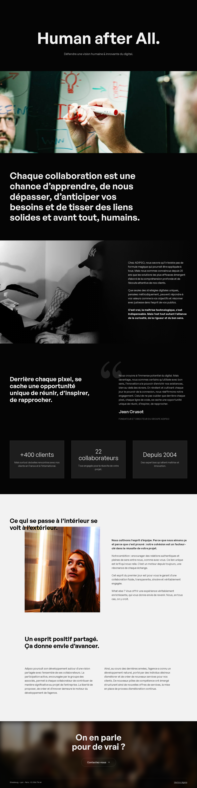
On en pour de (98, 742)
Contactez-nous (96, 762)
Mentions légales (180, 782)
